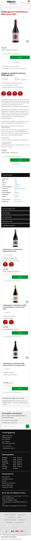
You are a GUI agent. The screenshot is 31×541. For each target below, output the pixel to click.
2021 (15, 190)
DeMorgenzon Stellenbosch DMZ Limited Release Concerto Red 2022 (14, 307)
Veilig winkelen (11, 517)
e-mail (4, 404)
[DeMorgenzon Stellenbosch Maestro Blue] (15, 238)
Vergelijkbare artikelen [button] (8, 225)
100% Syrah (17, 199)
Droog (16, 182)
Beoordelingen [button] (6, 213)
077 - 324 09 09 (14, 402)
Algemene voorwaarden (10, 519)
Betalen (4, 481)
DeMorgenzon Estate (20, 188)
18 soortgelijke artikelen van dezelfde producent (14, 68)
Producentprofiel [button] (7, 217)
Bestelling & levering (7, 479)
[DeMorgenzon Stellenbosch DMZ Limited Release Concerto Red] (15, 294)
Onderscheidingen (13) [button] (8, 208)
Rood (15, 180)
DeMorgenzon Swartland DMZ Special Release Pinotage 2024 (14, 364)
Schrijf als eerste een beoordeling (10, 66)
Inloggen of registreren (10, 514)
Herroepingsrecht (19, 522)
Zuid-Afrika (17, 184)
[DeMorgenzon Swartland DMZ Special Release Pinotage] (15, 350)
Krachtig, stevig (8, 255)
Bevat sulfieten (18, 201)
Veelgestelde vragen (7, 487)
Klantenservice (6, 477)
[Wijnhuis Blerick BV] (11, 2)
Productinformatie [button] (7, 175)
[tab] (15, 175)
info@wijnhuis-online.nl (8, 448)
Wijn (15, 179)
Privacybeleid (9, 522)
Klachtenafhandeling (7, 485)
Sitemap (19, 517)
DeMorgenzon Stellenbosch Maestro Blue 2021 (12, 250)
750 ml (16, 194)
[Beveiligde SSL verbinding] (17, 531)
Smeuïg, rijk (7, 312)
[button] (3, 93)
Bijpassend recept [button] (7, 221)
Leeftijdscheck (21, 519)
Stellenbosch (17, 186)
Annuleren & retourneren (8, 483)
